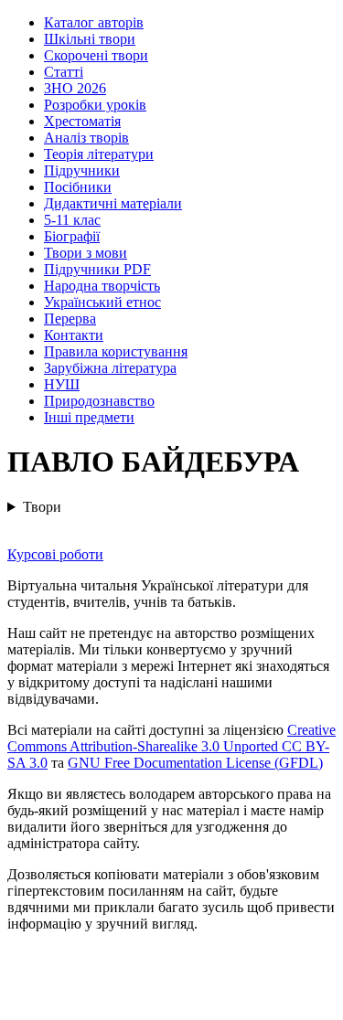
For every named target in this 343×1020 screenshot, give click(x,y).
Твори (42, 507)
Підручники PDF (97, 269)
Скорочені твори (96, 55)
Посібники (78, 187)
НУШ (62, 384)
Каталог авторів (94, 22)
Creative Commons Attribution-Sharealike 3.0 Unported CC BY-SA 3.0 (171, 746)
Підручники (82, 170)
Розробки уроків (95, 104)
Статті (63, 72)
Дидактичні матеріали (113, 203)
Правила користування (116, 351)
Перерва (70, 318)
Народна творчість (102, 285)
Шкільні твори (89, 39)
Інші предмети (89, 417)
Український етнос (102, 302)
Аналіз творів (86, 137)
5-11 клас (72, 220)
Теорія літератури (99, 154)
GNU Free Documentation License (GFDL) (195, 762)
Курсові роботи (55, 554)
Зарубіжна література (110, 368)
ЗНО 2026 (75, 88)
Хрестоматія (82, 121)
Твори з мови (85, 252)
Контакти (73, 335)
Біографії (72, 236)
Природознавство (99, 401)
